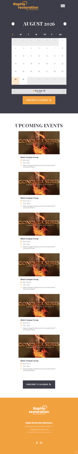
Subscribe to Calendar (37, 100)
